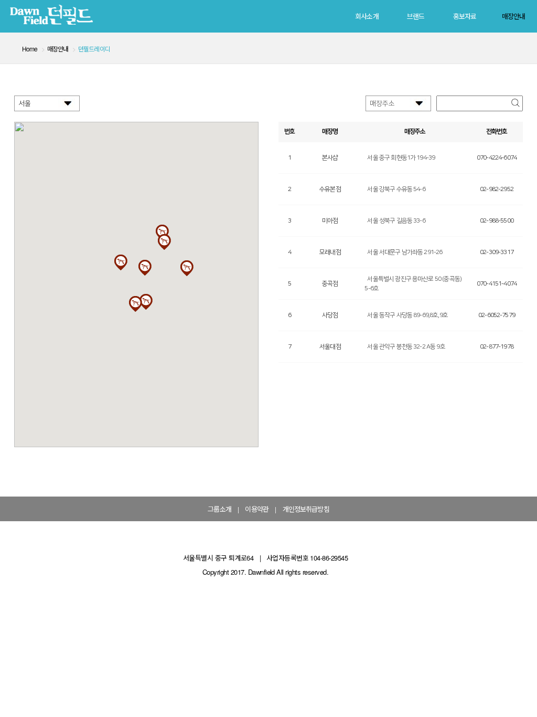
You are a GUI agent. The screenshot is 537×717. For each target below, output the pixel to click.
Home (30, 48)
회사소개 (367, 16)
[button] (145, 268)
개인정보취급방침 (306, 509)
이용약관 (256, 509)
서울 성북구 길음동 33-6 (396, 220)
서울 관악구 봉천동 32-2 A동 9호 (406, 346)
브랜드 (415, 16)
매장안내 (513, 16)
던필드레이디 (94, 48)
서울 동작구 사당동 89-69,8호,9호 (407, 315)
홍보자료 (465, 16)
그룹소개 (219, 509)
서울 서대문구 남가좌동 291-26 (404, 252)
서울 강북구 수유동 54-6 (396, 189)
